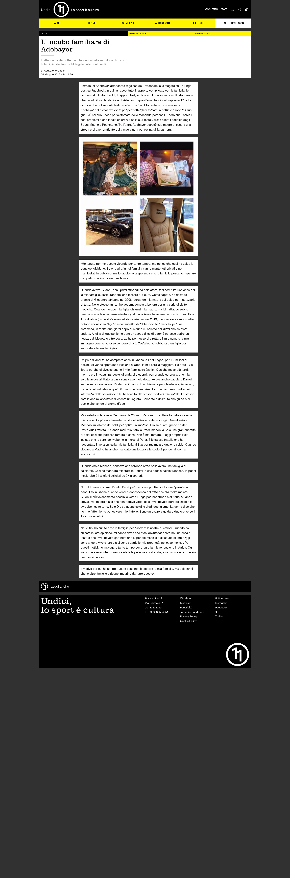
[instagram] (239, 9)
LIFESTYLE (198, 23)
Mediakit (185, 602)
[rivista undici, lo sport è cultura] (70, 9)
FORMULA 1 (127, 23)
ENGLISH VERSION (233, 23)
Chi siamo (186, 598)
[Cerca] (232, 9)
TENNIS (92, 23)
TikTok (219, 616)
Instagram (221, 602)
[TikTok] (246, 9)
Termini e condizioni (192, 611)
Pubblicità (186, 607)
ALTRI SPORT (162, 23)
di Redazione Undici (53, 70)
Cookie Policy (188, 620)
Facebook (221, 607)
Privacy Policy (188, 616)
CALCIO (57, 23)
